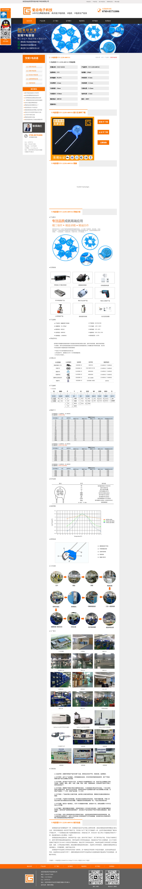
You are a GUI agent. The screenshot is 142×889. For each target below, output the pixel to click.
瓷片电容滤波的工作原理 (32, 93)
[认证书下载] (103, 137)
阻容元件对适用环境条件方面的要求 (35, 112)
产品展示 (107, 57)
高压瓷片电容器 (33, 75)
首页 (102, 57)
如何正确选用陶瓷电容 (31, 102)
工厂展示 (55, 21)
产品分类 (42, 21)
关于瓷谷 (95, 21)
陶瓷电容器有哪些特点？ (32, 105)
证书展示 (68, 21)
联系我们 (37, 126)
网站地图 (117, 1)
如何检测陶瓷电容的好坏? (32, 95)
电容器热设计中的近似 (31, 107)
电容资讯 (82, 21)
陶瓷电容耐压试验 (30, 117)
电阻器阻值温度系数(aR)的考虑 (33, 110)
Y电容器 (95, 1)
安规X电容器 (32, 66)
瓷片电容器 (102, 1)
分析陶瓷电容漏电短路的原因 (33, 97)
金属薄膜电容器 (33, 79)
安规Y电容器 (113, 57)
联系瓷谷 (108, 21)
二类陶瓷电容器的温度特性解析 (33, 100)
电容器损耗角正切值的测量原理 (33, 119)
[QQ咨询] (103, 147)
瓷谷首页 (29, 21)
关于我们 (97, 866)
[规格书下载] (103, 126)
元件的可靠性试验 (30, 114)
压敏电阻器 (31, 83)
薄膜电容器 (110, 1)
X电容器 (88, 1)
